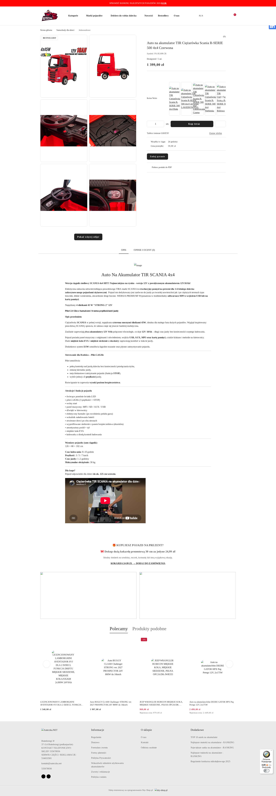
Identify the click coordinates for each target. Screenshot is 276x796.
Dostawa (95, 742)
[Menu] (271, 751)
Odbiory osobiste (149, 747)
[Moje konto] (221, 15)
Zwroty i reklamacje (100, 772)
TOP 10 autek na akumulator (204, 737)
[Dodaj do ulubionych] (220, 124)
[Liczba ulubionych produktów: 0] (227, 15)
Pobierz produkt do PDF (162, 167)
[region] (197, 98)
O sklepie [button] (146, 729)
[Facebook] (43, 776)
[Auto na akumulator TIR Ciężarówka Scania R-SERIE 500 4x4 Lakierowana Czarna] (199, 98)
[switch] (266, 770)
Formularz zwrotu (99, 747)
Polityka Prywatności (101, 758)
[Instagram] (49, 776)
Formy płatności (98, 753)
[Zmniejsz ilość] (149, 124)
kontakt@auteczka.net (51, 763)
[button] (74, 15)
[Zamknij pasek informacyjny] (234, 3)
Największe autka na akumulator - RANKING (212, 747)
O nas (143, 737)
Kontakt (144, 742)
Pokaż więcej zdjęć (88, 237)
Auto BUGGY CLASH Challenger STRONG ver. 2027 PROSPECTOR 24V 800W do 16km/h (61, 703)
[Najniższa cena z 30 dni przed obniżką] (135, 713)
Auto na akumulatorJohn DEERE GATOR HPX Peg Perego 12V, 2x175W (162, 703)
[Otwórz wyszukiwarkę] (215, 15)
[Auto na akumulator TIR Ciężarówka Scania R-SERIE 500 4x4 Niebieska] (210, 99)
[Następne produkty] (229, 664)
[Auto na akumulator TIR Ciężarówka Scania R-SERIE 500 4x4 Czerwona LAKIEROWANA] (190, 98)
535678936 (46, 768)
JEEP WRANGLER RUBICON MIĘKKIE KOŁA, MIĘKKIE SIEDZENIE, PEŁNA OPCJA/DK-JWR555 (111, 703)
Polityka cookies (99, 777)
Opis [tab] (123, 250)
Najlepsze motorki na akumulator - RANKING (212, 742)
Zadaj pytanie (157, 156)
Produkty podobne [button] (149, 628)
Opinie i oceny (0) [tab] (144, 250)
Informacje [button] (97, 729)
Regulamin (96, 737)
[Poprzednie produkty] (46, 664)
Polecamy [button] (119, 628)
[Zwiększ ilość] (162, 124)
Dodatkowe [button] (197, 729)
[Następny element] (222, 98)
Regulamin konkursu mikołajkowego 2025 (210, 761)
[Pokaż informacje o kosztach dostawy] (178, 146)
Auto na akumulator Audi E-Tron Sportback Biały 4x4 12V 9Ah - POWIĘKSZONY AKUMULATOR (211, 703)
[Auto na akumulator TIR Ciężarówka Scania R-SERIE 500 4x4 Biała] (174, 99)
